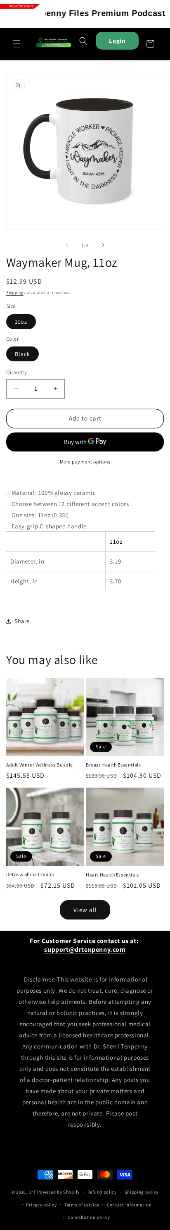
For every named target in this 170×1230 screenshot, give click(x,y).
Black (22, 354)
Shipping (15, 292)
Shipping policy (142, 1192)
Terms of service (81, 1205)
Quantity (16, 372)
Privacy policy (41, 1205)
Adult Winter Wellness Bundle (39, 765)
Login (117, 41)
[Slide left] (67, 245)
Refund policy (102, 1192)
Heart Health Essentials (112, 875)
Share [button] (22, 621)
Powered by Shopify (58, 1192)
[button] (16, 44)
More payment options (85, 462)
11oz (21, 321)
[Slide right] (103, 245)
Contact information (129, 1205)
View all (85, 910)
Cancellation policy (89, 1217)
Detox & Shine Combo (30, 874)
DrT (32, 1192)
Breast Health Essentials (113, 765)
